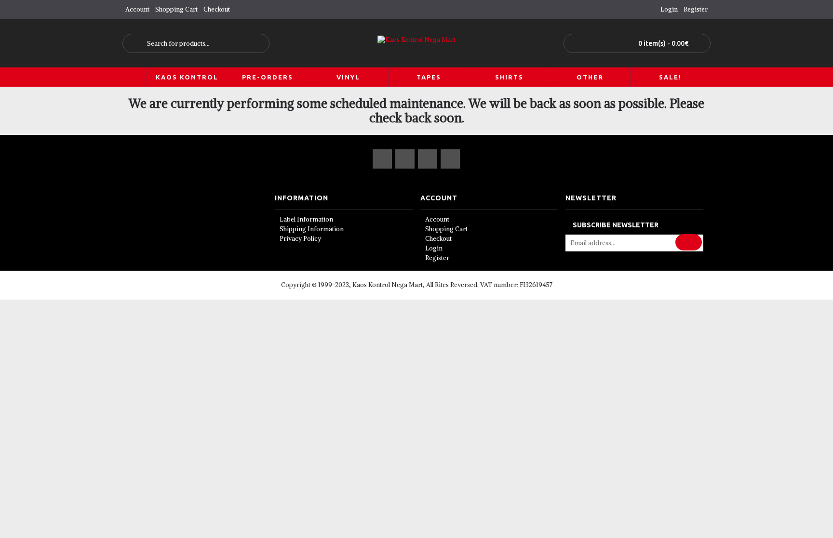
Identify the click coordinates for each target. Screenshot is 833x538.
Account (437, 219)
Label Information (306, 219)
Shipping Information (312, 229)
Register (437, 258)
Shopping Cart (446, 229)
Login (434, 248)
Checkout (438, 239)
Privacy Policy (300, 239)
